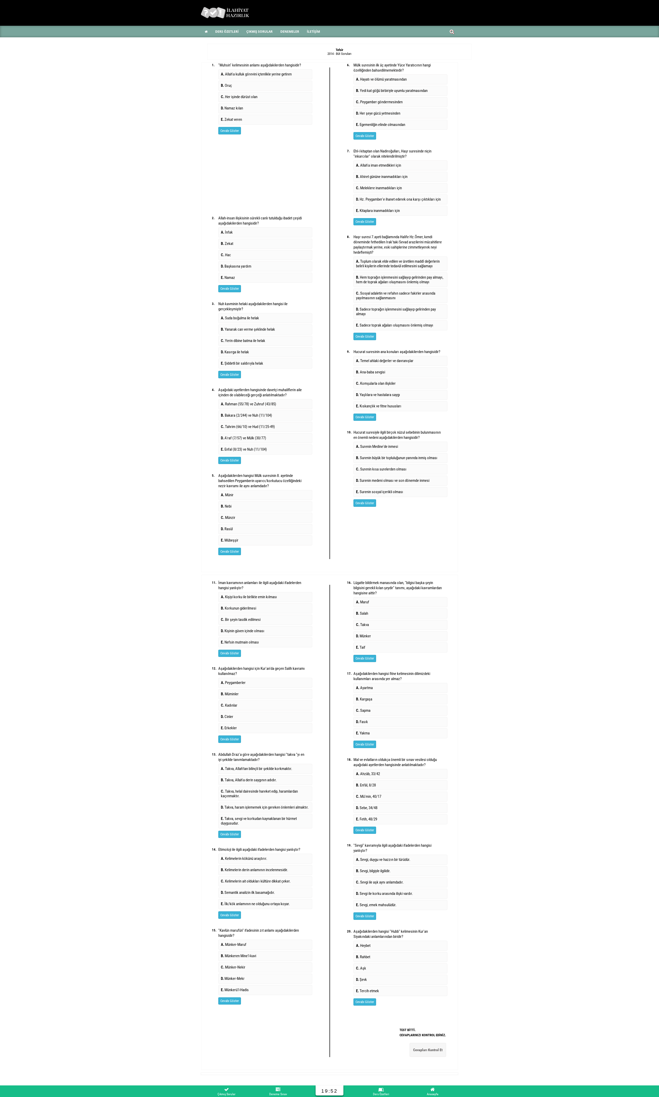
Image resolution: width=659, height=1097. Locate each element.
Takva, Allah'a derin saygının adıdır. (249, 780)
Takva (362, 624)
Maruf (362, 602)
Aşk (361, 968)
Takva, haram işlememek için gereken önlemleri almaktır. (265, 807)
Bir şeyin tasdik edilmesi (241, 619)
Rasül (227, 529)
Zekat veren (231, 119)
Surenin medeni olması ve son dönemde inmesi (392, 480)
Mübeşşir (229, 540)
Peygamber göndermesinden (379, 102)
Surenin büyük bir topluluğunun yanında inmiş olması (396, 458)
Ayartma (364, 687)
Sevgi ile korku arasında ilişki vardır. (384, 893)
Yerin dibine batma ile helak (243, 340)
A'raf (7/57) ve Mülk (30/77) (243, 438)
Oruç (226, 85)
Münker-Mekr (233, 978)
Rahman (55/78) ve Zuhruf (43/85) (248, 404)
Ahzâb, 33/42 (368, 774)
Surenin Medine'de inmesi (377, 446)
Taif (360, 647)
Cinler (227, 716)
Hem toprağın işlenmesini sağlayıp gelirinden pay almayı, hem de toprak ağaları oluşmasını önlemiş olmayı (399, 279)
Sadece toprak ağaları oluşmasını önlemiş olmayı (394, 325)
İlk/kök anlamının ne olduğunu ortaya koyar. (255, 904)
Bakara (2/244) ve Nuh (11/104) (246, 415)
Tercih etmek (367, 991)
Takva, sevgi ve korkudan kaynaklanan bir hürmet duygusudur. (259, 821)
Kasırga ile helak (235, 352)
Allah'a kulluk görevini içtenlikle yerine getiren (256, 74)
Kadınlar (229, 705)
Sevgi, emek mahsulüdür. (376, 905)
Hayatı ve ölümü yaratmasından (381, 79)
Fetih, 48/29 (366, 819)
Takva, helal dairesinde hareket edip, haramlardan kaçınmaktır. (259, 793)
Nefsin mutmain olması (240, 642)
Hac (226, 255)
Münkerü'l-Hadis (235, 990)
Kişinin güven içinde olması (242, 631)
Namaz (228, 277)
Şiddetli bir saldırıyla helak (242, 363)
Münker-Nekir (233, 967)
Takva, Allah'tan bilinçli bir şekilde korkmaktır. (256, 768)
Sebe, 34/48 (366, 807)
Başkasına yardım (236, 266)
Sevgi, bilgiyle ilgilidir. (373, 871)
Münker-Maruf (233, 944)
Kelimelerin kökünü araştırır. (244, 858)
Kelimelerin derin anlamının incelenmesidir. (254, 870)
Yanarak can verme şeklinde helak (248, 329)
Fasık (362, 721)
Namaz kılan (232, 108)
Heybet (363, 945)
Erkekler (229, 728)
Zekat (227, 243)
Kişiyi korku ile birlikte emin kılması (249, 597)
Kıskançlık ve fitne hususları (378, 406)
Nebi (226, 506)
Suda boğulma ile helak (240, 318)
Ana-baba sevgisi (370, 372)
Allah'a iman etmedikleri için (378, 165)
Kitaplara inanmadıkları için (378, 210)
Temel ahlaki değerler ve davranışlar (384, 360)
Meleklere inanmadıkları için (379, 188)
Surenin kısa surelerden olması (381, 469)
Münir (227, 495)
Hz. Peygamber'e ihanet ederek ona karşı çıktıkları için (398, 199)
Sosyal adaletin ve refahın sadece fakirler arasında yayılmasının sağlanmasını (395, 295)
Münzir (228, 517)
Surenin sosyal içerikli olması (379, 492)
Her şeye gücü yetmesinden (378, 113)
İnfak (227, 232)
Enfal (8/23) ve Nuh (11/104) (244, 449)
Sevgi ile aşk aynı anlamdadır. (380, 882)
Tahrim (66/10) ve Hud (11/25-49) (248, 426)
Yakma (363, 733)
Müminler (230, 694)
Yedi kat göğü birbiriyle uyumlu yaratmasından (392, 90)
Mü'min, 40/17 (368, 796)
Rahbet (363, 957)
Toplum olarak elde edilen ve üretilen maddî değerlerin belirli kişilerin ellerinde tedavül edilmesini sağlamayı (398, 263)
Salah (362, 613)
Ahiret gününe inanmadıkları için (381, 176)
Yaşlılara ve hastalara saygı (378, 394)
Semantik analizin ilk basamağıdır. (248, 892)
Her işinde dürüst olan (239, 97)
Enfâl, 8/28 (366, 785)
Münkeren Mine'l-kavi (238, 956)
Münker (363, 636)
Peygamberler (233, 682)
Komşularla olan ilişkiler (376, 383)
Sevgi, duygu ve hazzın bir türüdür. (383, 859)
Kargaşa (364, 699)
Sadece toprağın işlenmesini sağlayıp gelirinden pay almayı (396, 311)
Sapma (363, 710)
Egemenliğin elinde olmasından (380, 124)
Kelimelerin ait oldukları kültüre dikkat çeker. (256, 881)
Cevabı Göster (229, 131)
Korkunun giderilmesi (238, 608)
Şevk (361, 979)
